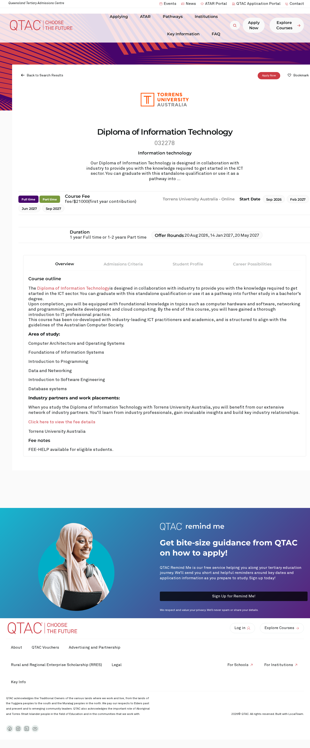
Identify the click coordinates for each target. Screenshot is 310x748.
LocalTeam (295, 714)
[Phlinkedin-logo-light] (26, 728)
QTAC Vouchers (45, 647)
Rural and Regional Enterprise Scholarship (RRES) (56, 665)
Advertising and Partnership (94, 647)
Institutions (206, 16)
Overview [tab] (64, 264)
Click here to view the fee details (61, 422)
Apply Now (269, 75)
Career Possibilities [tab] (252, 264)
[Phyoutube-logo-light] (35, 728)
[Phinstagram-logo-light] (18, 728)
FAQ (216, 34)
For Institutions (278, 665)
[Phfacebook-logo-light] (9, 728)
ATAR (145, 16)
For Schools (237, 665)
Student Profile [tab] (188, 264)
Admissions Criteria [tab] (123, 264)
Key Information (183, 34)
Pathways (173, 16)
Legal (117, 665)
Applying (119, 16)
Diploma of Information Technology (73, 288)
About (16, 647)
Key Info (18, 682)
